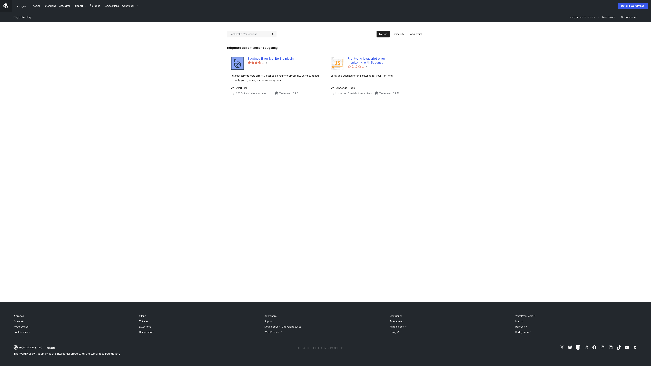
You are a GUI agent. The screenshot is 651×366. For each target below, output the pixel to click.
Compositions (146, 332)
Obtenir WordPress (632, 5)
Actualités (19, 321)
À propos (19, 315)
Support (269, 321)
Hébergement (21, 326)
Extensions (145, 326)
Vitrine (142, 315)
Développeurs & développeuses (282, 326)
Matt (519, 321)
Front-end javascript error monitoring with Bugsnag (366, 60)
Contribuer (396, 315)
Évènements (397, 321)
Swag (394, 332)
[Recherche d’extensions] (273, 34)
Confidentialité (22, 332)
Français (50, 347)
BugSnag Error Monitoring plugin (271, 58)
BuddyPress (523, 332)
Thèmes (143, 321)
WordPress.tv (273, 332)
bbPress (521, 326)
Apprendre (270, 315)
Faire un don (398, 326)
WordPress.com (525, 315)
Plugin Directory (23, 17)
